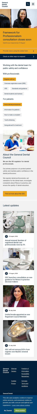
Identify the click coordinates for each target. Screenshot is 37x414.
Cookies (13, 381)
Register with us (9, 79)
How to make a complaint (12, 115)
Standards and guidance (19, 88)
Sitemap (14, 368)
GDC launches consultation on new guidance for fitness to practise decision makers (18, 279)
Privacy (13, 383)
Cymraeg (24, 381)
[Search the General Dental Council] (28, 4)
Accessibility (25, 374)
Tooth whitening (9, 120)
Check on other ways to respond (14, 56)
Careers (13, 371)
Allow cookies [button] (20, 410)
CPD (5, 88)
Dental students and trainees (13, 94)
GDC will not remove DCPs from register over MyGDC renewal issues (17, 351)
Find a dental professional (12, 104)
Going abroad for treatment (13, 125)
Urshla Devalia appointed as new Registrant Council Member (17, 315)
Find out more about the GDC (15, 194)
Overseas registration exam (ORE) (15, 83)
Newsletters (25, 376)
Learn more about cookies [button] (21, 405)
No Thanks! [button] (8, 410)
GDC (4, 4)
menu (33, 4)
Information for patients (11, 109)
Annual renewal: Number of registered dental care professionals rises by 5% (15, 242)
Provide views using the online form (15, 51)
